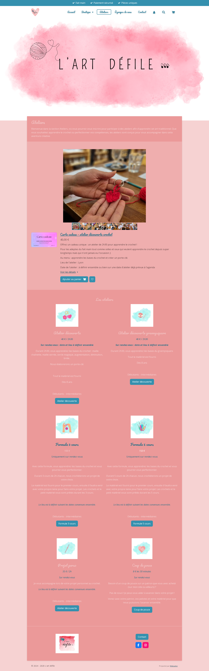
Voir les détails (68, 272)
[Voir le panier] (173, 12)
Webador (174, 666)
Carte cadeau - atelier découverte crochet (86, 234)
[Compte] (154, 12)
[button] (175, 151)
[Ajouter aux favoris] (92, 279)
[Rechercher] (163, 12)
